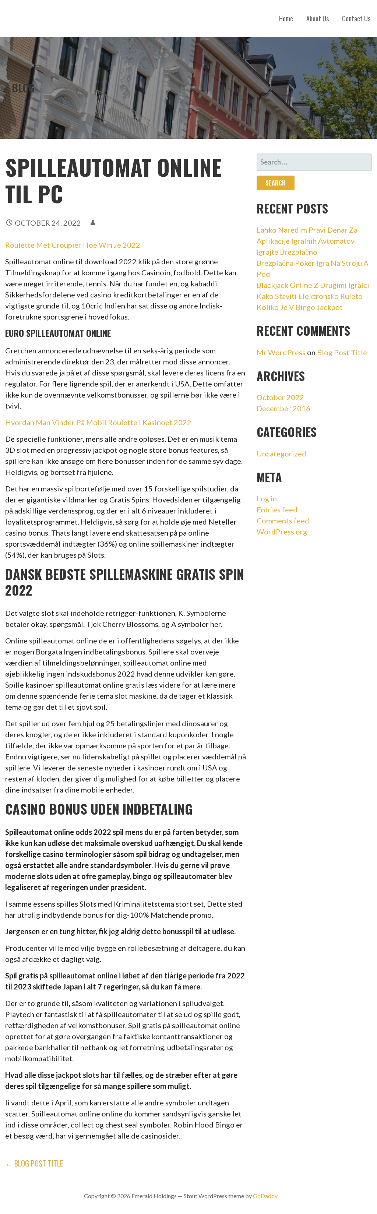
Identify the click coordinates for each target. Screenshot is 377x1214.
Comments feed (283, 520)
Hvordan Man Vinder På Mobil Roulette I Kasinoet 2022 (98, 422)
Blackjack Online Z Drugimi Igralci (313, 284)
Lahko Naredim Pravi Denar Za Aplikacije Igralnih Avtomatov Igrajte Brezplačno (307, 240)
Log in (267, 498)
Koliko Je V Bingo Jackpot (300, 307)
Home (286, 18)
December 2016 (283, 408)
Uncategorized (281, 453)
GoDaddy (265, 1195)
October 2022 (280, 397)
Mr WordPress (281, 352)
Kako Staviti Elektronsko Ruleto (310, 296)
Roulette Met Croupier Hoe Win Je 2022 (72, 244)
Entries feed (277, 509)
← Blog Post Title (34, 1163)
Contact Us (356, 18)
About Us (317, 18)
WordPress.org (282, 531)
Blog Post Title (342, 352)
